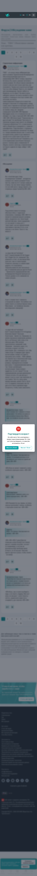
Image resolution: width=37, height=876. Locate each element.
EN (23, 15)
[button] (33, 15)
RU (20, 15)
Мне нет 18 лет (26, 447)
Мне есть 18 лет (11, 447)
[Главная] (7, 15)
